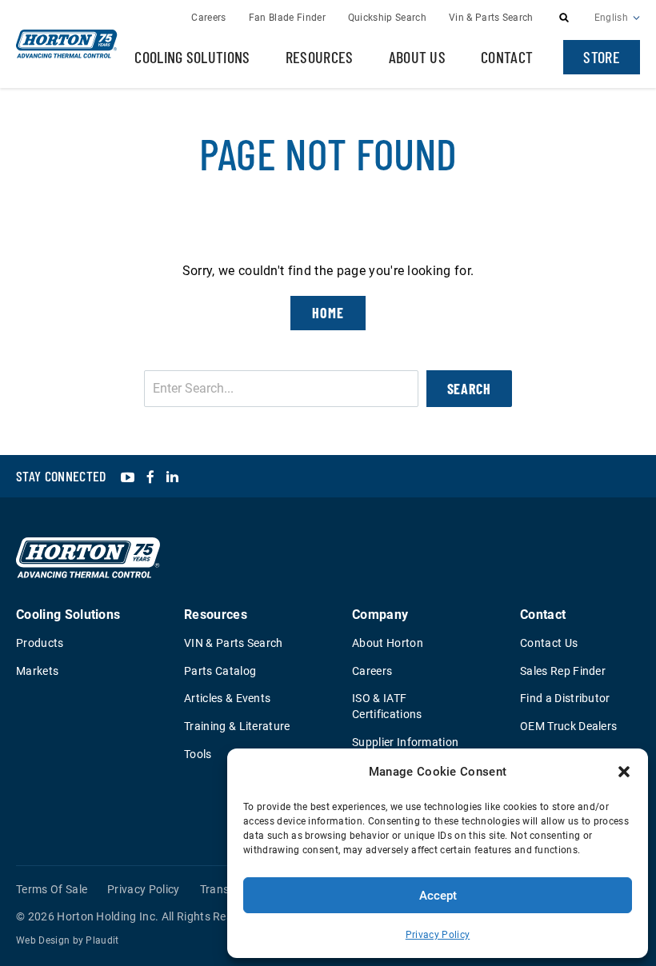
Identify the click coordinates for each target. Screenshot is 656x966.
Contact (507, 56)
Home (328, 312)
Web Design (43, 940)
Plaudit (102, 940)
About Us (417, 56)
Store (601, 56)
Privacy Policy (438, 934)
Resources (320, 56)
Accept (438, 895)
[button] (624, 772)
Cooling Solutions (192, 56)
